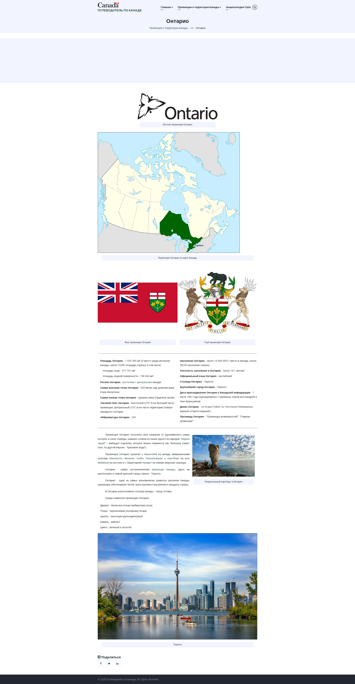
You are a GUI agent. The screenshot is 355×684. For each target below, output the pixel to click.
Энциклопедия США (238, 7)
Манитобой (150, 454)
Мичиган (129, 458)
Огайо (140, 458)
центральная (144, 382)
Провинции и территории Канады (199, 7)
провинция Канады (163, 469)
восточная (129, 382)
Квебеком (103, 462)
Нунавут (147, 462)
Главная (167, 7)
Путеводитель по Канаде (120, 10)
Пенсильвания (154, 458)
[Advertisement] (177, 60)
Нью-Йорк (173, 458)
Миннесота (115, 458)
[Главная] (108, 4)
